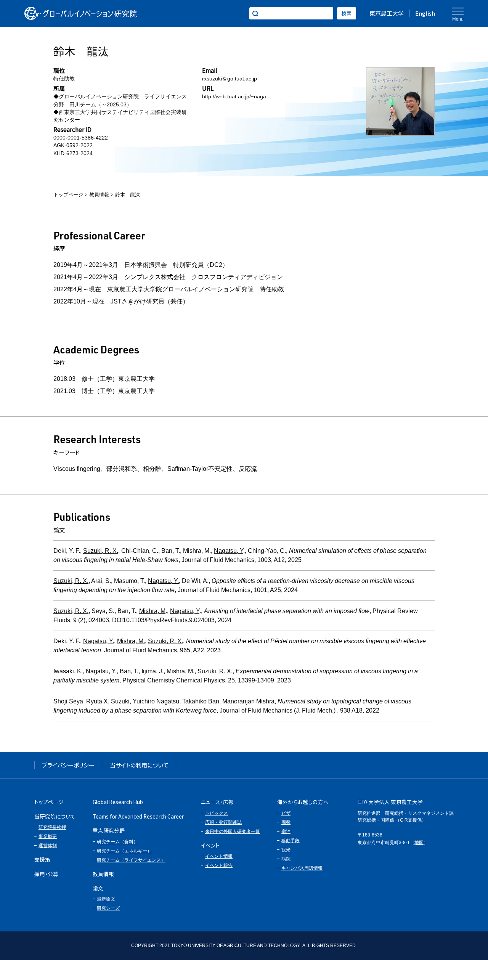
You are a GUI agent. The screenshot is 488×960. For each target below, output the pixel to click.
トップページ (68, 194)
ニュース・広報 (217, 802)
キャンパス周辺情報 (302, 868)
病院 (286, 859)
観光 (286, 849)
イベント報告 (219, 865)
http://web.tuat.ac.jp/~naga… (236, 96)
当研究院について (54, 816)
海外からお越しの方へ (303, 802)
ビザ (286, 813)
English (425, 13)
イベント (210, 845)
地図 (419, 842)
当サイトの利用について (139, 765)
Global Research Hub (118, 802)
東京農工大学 (386, 13)
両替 (286, 822)
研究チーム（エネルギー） (124, 851)
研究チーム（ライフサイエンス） (131, 860)
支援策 (42, 859)
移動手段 (290, 840)
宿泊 (286, 831)
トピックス (216, 813)
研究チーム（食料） (117, 841)
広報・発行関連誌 (223, 822)
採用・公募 (46, 874)
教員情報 (99, 194)
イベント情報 (219, 856)
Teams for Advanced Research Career (138, 816)
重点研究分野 (109, 830)
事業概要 (48, 836)
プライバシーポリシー (68, 765)
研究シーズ (108, 908)
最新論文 (106, 899)
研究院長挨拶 (52, 827)
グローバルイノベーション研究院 (80, 13)
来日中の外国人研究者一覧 (232, 831)
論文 (98, 888)
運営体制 (48, 845)
